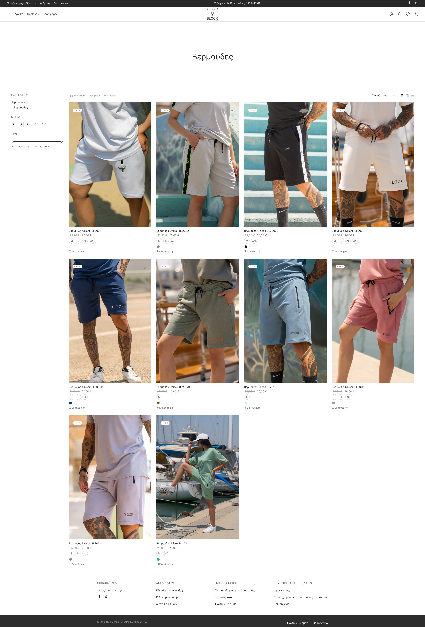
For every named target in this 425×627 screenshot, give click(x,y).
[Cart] (416, 14)
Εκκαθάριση (78, 251)
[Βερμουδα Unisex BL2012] (373, 321)
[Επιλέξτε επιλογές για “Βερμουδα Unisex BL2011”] (320, 276)
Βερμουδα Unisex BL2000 (85, 230)
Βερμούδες (21, 107)
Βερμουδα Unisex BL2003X (173, 387)
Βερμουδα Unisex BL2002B (261, 230)
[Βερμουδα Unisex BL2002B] (285, 164)
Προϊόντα (33, 14)
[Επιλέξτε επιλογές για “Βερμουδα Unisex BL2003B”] (144, 276)
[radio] (71, 241)
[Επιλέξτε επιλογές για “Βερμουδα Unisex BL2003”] (407, 119)
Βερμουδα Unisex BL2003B (86, 387)
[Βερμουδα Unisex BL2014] (197, 477)
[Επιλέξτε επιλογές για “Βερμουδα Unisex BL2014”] (232, 432)
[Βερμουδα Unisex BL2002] (197, 164)
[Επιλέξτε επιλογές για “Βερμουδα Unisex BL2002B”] (320, 119)
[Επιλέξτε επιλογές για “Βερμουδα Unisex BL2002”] (232, 119)
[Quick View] (144, 127)
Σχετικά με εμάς (225, 604)
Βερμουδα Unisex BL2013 (85, 543)
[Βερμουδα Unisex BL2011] (285, 321)
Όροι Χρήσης (282, 590)
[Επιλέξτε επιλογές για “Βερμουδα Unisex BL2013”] (144, 432)
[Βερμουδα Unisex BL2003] (373, 164)
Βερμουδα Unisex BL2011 (260, 387)
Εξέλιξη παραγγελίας (19, 3)
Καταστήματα (42, 3)
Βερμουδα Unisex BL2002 (172, 230)
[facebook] (409, 3)
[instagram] (415, 3)
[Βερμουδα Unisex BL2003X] (197, 321)
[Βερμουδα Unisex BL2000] (110, 164)
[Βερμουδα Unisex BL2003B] (110, 321)
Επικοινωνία (61, 3)
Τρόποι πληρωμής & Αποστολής (235, 590)
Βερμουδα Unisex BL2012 (348, 387)
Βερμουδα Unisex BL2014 (172, 543)
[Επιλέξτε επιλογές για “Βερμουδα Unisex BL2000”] (144, 119)
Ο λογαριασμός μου (168, 597)
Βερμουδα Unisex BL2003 (348, 230)
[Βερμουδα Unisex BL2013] (110, 477)
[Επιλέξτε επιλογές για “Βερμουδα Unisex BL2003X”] (232, 276)
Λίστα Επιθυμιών (166, 604)
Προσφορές (50, 14)
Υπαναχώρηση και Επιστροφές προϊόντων (300, 597)
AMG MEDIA (140, 621)
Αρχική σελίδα (77, 95)
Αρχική (18, 14)
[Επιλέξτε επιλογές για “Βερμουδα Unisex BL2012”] (407, 276)
